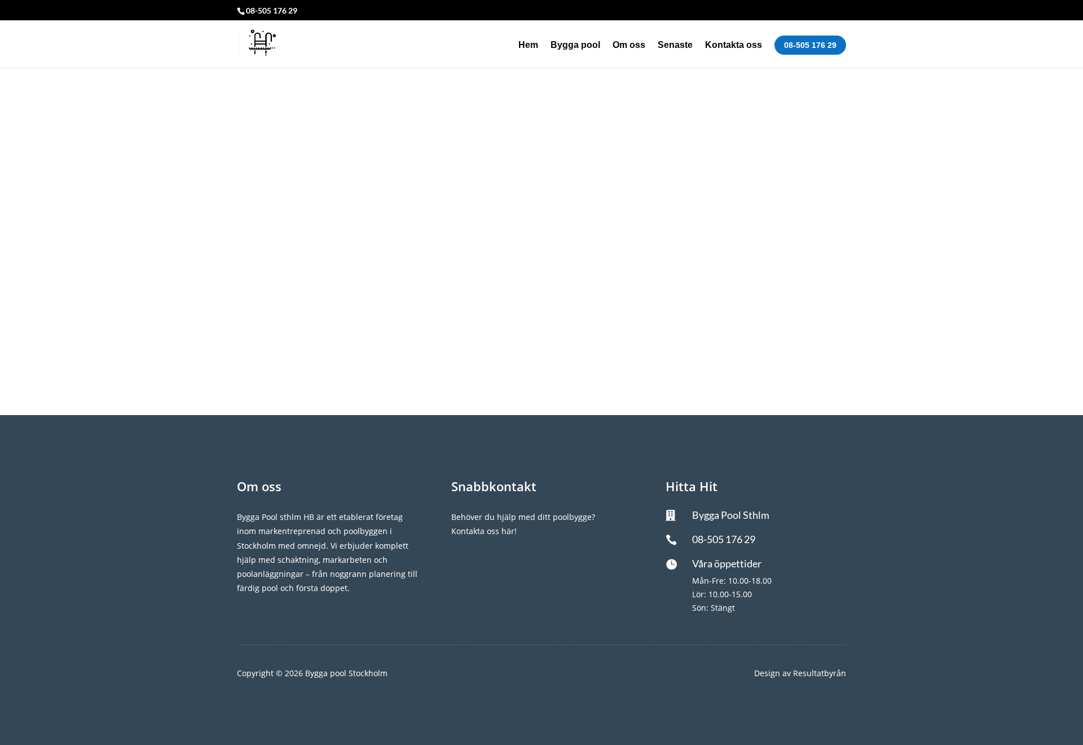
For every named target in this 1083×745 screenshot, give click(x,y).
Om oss (629, 45)
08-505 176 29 (810, 45)
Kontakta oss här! (484, 531)
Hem (528, 45)
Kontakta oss (733, 45)
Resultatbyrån (819, 673)
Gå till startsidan (541, 288)
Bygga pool (575, 45)
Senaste (675, 45)
